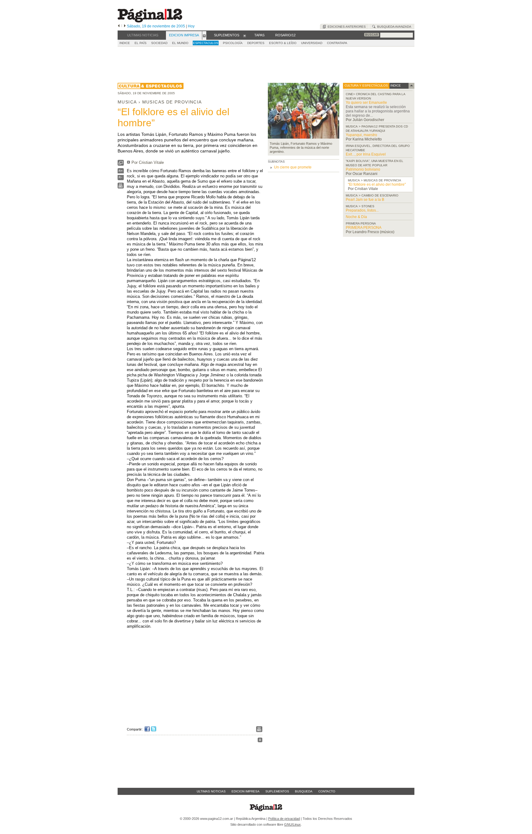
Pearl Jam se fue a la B (365, 199)
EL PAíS (141, 43)
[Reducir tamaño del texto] (121, 178)
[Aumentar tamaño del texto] (121, 172)
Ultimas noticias (211, 791)
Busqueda (303, 791)
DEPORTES (255, 43)
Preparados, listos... (362, 210)
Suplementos (277, 791)
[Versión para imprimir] (121, 187)
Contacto (326, 791)
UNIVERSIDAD (311, 43)
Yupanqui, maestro (361, 135)
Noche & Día (356, 217)
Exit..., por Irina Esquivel (366, 154)
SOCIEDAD (159, 43)
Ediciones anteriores (346, 26)
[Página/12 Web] (150, 21)
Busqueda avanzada (393, 26)
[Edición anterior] (119, 26)
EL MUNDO (180, 43)
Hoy (191, 26)
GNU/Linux (292, 824)
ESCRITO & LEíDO (282, 43)
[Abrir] (204, 35)
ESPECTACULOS (205, 43)
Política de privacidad (284, 818)
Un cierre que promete (293, 167)
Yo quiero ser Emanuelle (366, 102)
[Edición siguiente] (125, 26)
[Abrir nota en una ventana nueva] (121, 164)
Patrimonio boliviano (363, 169)
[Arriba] (260, 741)
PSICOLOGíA (233, 43)
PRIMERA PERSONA (363, 227)
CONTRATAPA (337, 43)
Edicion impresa (246, 791)
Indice (124, 43)
